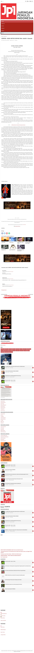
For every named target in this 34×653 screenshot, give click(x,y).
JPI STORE (25, 350)
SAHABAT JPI (3, 23)
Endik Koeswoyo (3, 431)
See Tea (2, 415)
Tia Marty (2, 416)
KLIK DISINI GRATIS (24, 224)
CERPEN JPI (2, 28)
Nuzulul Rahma (3, 419)
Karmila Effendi (3, 417)
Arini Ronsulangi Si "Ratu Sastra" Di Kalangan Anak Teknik (13, 579)
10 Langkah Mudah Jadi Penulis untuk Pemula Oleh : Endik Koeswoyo (15, 366)
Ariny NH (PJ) (3, 413)
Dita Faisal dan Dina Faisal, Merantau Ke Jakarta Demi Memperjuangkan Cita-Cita (16, 474)
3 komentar (16, 40)
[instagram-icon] (25, 1)
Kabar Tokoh (3, 632)
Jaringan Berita (3, 634)
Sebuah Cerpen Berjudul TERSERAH (10, 469)
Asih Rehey (2, 439)
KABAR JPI (2, 30)
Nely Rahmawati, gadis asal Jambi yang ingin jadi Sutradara (13, 584)
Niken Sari (2, 421)
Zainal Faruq (3, 410)
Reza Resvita (3, 406)
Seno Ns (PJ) (3, 401)
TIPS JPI (2, 350)
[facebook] (2, 233)
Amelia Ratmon (3, 402)
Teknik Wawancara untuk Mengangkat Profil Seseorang (13, 375)
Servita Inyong (3, 407)
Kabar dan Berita (3, 620)
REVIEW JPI (10, 350)
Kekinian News (3, 615)
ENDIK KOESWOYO (4, 613)
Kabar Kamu (3, 627)
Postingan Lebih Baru (4, 294)
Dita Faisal (2, 403)
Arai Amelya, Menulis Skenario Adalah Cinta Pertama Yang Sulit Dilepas (15, 570)
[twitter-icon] (29, 1)
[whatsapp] (9, 233)
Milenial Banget (3, 629)
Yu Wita (2, 420)
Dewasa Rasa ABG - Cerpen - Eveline (10, 380)
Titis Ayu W (2, 408)
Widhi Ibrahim (3, 430)
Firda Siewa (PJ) (3, 426)
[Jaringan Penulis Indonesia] (17, 11)
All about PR (17, 350)
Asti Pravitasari (3, 438)
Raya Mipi (2, 429)
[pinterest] (7, 233)
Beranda (2, 21)
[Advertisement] (17, 542)
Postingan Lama (31, 294)
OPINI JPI (13, 350)
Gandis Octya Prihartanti (4, 436)
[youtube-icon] (31, 1)
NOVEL (28, 350)
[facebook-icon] (27, 1)
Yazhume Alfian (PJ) (4, 435)
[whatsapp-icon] (32, 1)
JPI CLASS (21, 350)
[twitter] (4, 233)
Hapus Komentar (11, 271)
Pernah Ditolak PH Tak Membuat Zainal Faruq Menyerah (13, 483)
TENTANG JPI (5, 350)
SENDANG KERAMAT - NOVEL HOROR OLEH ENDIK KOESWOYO (11, 555)
